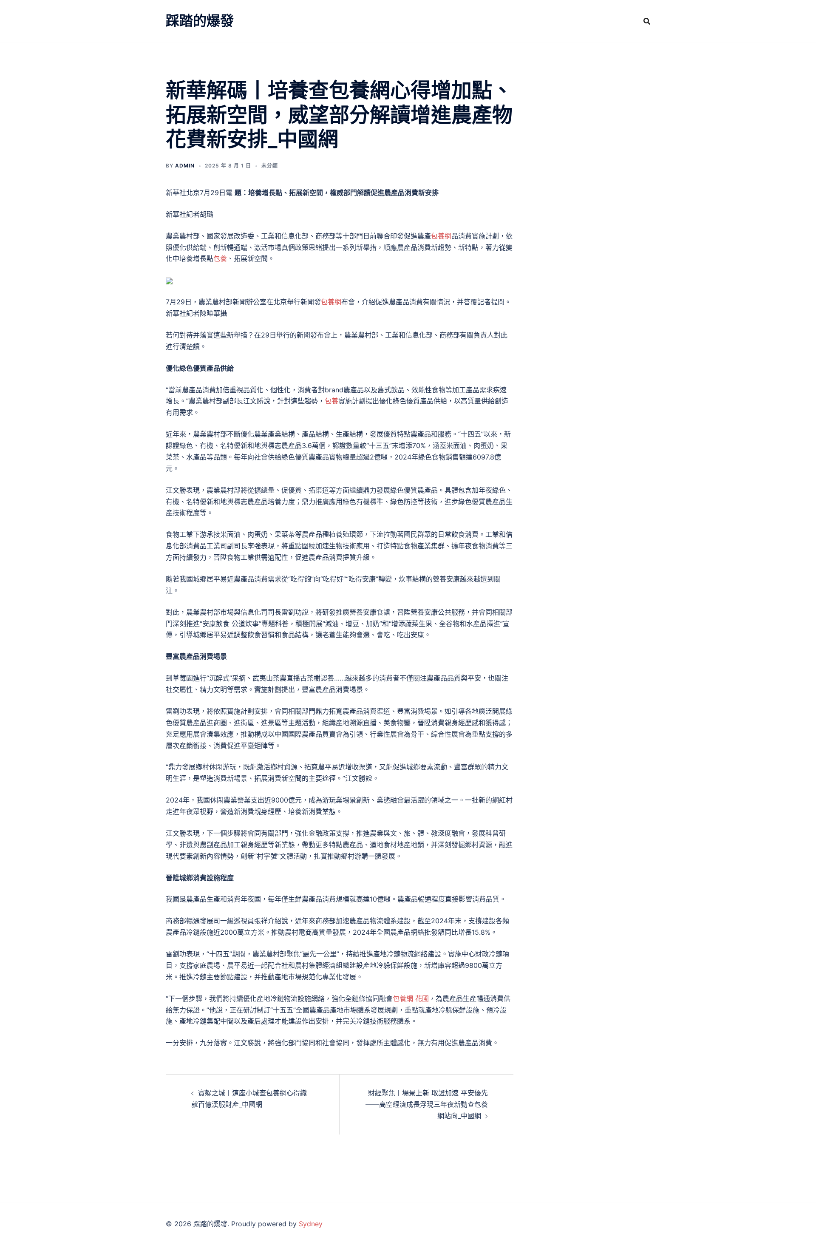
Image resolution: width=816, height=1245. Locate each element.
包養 (220, 258)
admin (185, 165)
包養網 (441, 236)
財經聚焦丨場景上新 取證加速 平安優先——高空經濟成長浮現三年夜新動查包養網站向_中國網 (427, 1104)
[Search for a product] (646, 21)
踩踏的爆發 (200, 20)
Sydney (311, 1223)
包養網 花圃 (411, 998)
